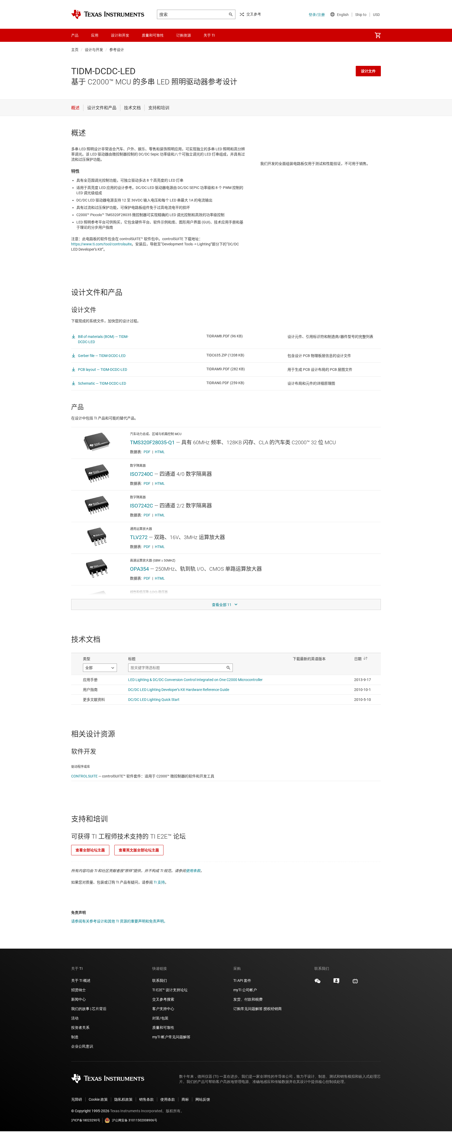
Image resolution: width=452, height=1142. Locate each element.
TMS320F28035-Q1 (152, 442)
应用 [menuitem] (94, 35)
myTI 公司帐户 (245, 990)
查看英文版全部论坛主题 (139, 850)
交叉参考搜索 (163, 999)
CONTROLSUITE (84, 776)
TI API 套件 (242, 980)
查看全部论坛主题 (90, 850)
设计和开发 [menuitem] (120, 35)
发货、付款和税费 (248, 999)
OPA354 (139, 569)
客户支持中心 (163, 1009)
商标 (185, 1099)
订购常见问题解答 (248, 1009)
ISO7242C (141, 506)
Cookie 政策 (98, 1099)
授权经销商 (272, 1009)
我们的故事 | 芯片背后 (88, 1009)
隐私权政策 (123, 1099)
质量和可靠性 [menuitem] (153, 35)
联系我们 (159, 980)
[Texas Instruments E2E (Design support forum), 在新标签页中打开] (336, 983)
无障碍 (76, 1099)
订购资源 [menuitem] (183, 35)
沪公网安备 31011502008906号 (134, 1120)
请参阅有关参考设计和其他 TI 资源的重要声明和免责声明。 (119, 921)
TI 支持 (159, 882)
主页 (74, 50)
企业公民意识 (82, 1046)
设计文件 (368, 71)
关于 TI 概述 (81, 980)
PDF (147, 452)
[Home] (107, 14)
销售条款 (146, 1099)
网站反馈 (202, 1099)
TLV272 (139, 537)
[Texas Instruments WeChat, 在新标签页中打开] (317, 983)
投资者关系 (80, 1027)
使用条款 (193, 871)
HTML (160, 452)
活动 (74, 1018)
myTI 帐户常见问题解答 (171, 1037)
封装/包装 (160, 1018)
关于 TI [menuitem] (209, 35)
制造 (74, 1037)
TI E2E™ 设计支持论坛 (170, 990)
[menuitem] (377, 35)
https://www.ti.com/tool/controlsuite (101, 244)
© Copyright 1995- (90, 1111)
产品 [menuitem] (74, 35)
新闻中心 (78, 999)
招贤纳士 (78, 990)
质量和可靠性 (163, 1027)
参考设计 (116, 50)
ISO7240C (141, 474)
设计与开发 (94, 50)
